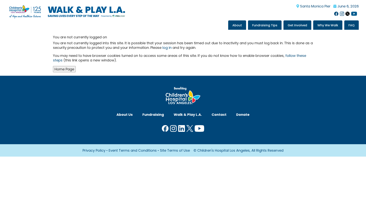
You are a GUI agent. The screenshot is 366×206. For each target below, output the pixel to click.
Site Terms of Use (175, 150)
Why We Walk (327, 25)
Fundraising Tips (264, 25)
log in (167, 47)
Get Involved (297, 25)
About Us (124, 114)
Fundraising (153, 114)
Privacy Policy (94, 150)
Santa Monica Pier (315, 6)
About (237, 25)
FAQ (351, 25)
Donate (243, 114)
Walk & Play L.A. (188, 114)
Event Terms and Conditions (133, 150)
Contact (219, 114)
